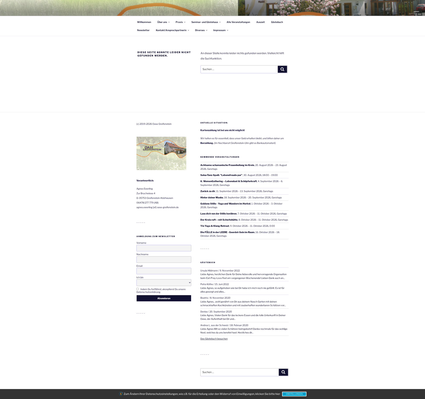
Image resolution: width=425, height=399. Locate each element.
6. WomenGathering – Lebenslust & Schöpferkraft (228, 181)
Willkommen (144, 22)
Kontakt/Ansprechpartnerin (171, 30)
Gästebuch (277, 22)
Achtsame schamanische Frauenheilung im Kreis (227, 165)
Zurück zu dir (207, 191)
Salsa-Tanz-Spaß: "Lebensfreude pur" (221, 175)
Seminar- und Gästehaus (204, 22)
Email (139, 265)
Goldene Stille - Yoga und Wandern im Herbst (225, 203)
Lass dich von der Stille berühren (218, 213)
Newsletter (143, 30)
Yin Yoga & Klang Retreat (214, 225)
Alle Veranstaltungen (238, 22)
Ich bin (139, 277)
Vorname (141, 242)
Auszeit (260, 22)
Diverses (200, 30)
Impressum (219, 30)
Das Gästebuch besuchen (214, 338)
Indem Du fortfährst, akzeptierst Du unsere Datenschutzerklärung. (161, 290)
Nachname (142, 254)
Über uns (162, 22)
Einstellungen (294, 394)
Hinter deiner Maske (211, 197)
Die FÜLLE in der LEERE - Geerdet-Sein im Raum (227, 232)
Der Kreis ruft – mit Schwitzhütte (219, 219)
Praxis (179, 22)
